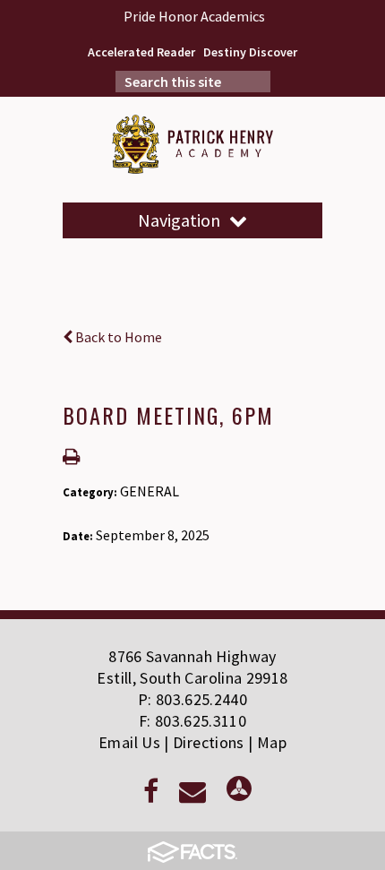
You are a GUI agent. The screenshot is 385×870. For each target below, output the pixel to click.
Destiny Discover (250, 52)
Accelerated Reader (141, 52)
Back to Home (117, 337)
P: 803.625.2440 (192, 699)
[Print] (71, 458)
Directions (208, 742)
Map (272, 742)
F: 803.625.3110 (192, 721)
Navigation (179, 220)
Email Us (129, 742)
